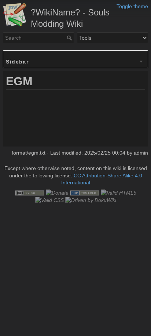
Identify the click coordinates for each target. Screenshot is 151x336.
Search (70, 37)
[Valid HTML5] (118, 192)
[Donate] (57, 192)
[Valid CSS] (49, 200)
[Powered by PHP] (84, 192)
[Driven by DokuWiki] (90, 200)
